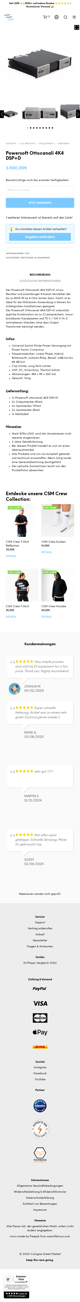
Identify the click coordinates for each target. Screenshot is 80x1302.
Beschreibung (40, 275)
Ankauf (40, 934)
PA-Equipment (46, 144)
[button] (46, 17)
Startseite (11, 144)
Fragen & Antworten (40, 946)
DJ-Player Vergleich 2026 (40, 963)
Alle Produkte (27, 144)
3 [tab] (33, 127)
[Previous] (2, 114)
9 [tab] (52, 127)
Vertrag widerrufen (40, 928)
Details (11, 556)
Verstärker (63, 144)
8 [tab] (49, 127)
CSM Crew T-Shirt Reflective (17, 544)
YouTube (40, 1079)
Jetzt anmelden (40, 203)
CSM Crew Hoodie (53, 606)
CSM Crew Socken (53, 542)
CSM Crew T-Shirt (17, 606)
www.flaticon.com (58, 1236)
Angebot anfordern (40, 237)
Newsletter (40, 940)
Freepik (34, 1236)
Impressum (40, 1210)
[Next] (78, 114)
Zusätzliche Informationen (40, 281)
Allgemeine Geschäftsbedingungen (40, 1186)
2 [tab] (30, 127)
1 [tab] (27, 127)
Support (40, 922)
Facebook (40, 1073)
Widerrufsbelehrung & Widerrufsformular (40, 1192)
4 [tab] (36, 127)
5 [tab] (40, 127)
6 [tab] (43, 127)
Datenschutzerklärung (40, 1198)
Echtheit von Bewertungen (40, 1204)
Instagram (40, 1067)
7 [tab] (46, 127)
